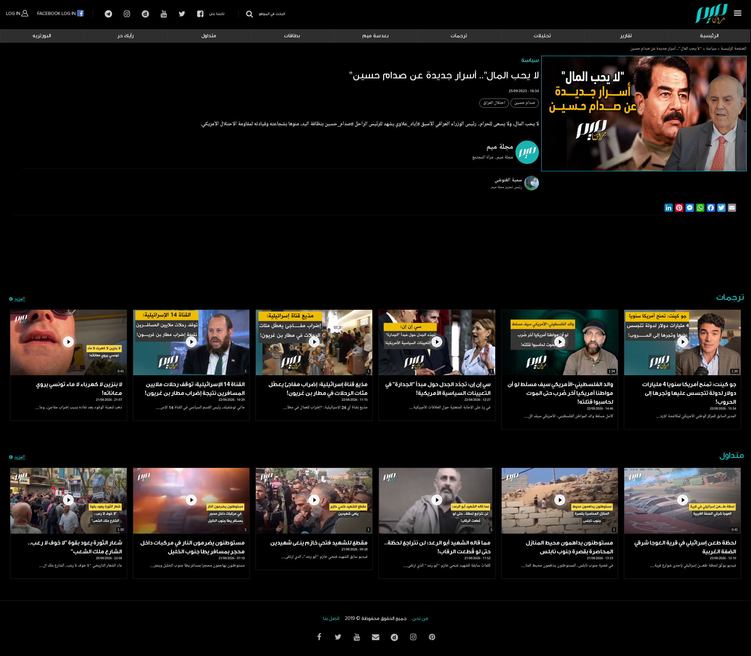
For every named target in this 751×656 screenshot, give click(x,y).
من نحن (420, 618)
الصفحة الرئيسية (733, 49)
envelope (375, 637)
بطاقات (292, 35)
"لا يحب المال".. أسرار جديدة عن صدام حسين (666, 49)
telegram (108, 14)
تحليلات (542, 35)
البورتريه (42, 35)
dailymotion (145, 14)
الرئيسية (709, 35)
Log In (13, 13)
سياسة (711, 49)
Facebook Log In (57, 13)
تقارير (626, 35)
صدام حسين (524, 103)
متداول (208, 35)
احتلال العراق (494, 103)
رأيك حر (125, 35)
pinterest (432, 637)
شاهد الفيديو (682, 343)
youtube (164, 14)
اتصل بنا (331, 618)
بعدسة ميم (375, 35)
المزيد (19, 299)
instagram (127, 14)
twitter (182, 14)
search (249, 14)
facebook (200, 14)
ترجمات (459, 35)
